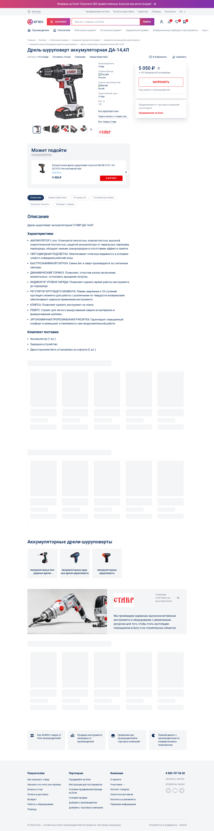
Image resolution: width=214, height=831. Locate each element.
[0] (177, 22)
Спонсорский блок (41, 154)
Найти (147, 21)
